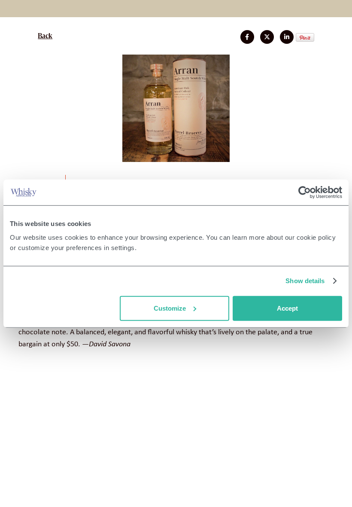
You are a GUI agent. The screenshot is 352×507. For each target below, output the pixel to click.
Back (45, 35)
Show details (305, 280)
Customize (170, 308)
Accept (287, 308)
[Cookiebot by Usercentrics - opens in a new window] (304, 192)
